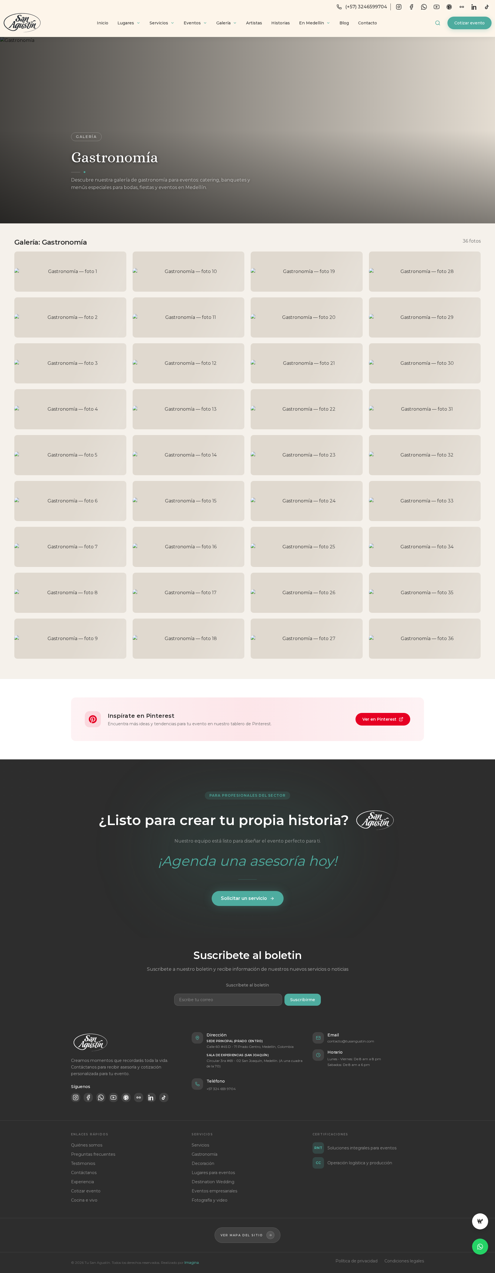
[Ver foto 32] (425, 455)
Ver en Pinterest (379, 719)
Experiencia (82, 1181)
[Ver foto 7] (70, 547)
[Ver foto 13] (189, 409)
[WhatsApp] (424, 6)
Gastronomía (204, 1154)
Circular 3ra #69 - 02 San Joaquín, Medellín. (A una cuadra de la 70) (254, 1063)
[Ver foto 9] (70, 639)
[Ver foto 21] (307, 363)
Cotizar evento (469, 23)
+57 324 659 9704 (221, 1089)
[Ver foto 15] (189, 501)
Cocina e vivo (84, 1200)
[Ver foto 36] (425, 639)
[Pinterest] (449, 6)
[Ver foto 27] (307, 639)
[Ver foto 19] (307, 272)
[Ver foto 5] (70, 455)
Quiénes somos (86, 1145)
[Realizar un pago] (480, 1221)
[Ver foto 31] (425, 409)
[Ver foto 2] (70, 317)
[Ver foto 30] (425, 363)
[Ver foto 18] (189, 639)
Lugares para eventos (213, 1172)
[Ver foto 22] (307, 409)
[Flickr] (461, 6)
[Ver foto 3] (70, 363)
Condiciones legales (404, 1261)
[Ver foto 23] (307, 455)
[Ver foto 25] (307, 547)
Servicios (159, 23)
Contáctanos (84, 1172)
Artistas (254, 23)
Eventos (192, 23)
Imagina (191, 1262)
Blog (344, 23)
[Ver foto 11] (189, 317)
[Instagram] (398, 6)
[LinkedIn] (474, 6)
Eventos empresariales (214, 1191)
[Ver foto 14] (189, 455)
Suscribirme (302, 999)
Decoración (203, 1163)
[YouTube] (436, 6)
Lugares (125, 23)
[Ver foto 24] (307, 501)
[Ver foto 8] (70, 593)
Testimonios (83, 1163)
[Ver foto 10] (189, 272)
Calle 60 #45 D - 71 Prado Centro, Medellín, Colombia (250, 1046)
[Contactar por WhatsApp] (480, 1247)
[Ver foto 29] (425, 317)
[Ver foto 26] (307, 593)
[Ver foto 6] (70, 501)
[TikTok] (487, 6)
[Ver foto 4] (70, 409)
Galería (223, 23)
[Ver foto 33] (425, 501)
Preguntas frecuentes (93, 1154)
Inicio (102, 23)
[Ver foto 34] (425, 547)
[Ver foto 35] (425, 593)
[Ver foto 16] (189, 547)
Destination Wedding (213, 1181)
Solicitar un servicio (244, 898)
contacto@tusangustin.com (350, 1041)
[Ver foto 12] (189, 363)
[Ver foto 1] (70, 272)
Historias (280, 23)
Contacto (367, 23)
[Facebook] (411, 6)
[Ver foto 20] (307, 317)
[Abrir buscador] (438, 23)
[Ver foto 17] (189, 593)
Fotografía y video (209, 1200)
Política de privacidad (356, 1261)
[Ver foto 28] (425, 272)
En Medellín (311, 23)
